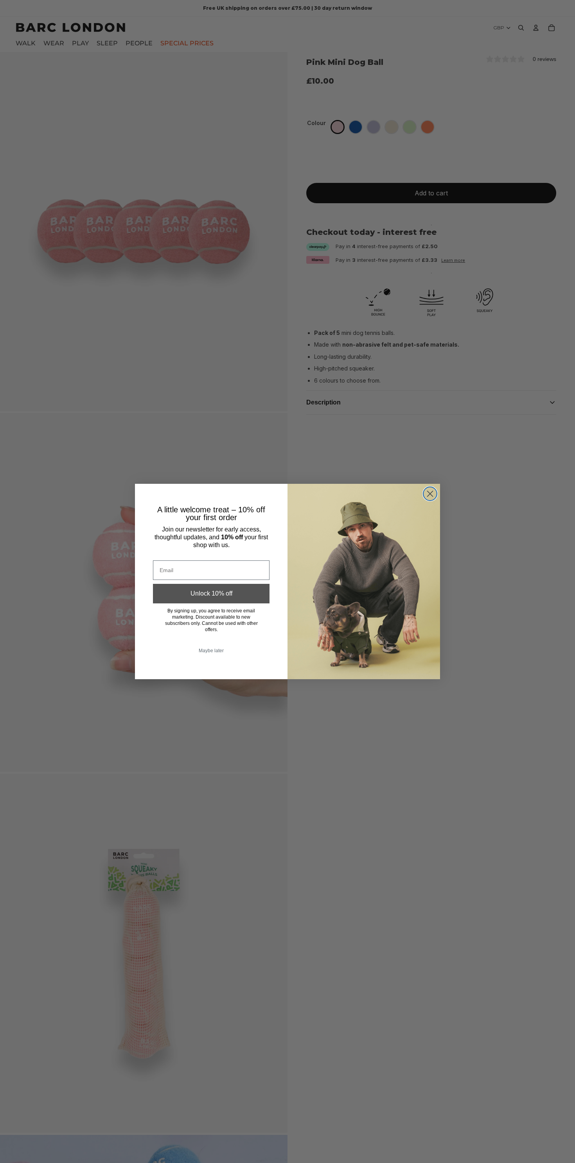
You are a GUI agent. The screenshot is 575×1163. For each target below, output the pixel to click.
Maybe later (211, 650)
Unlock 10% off (211, 593)
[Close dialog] (430, 494)
